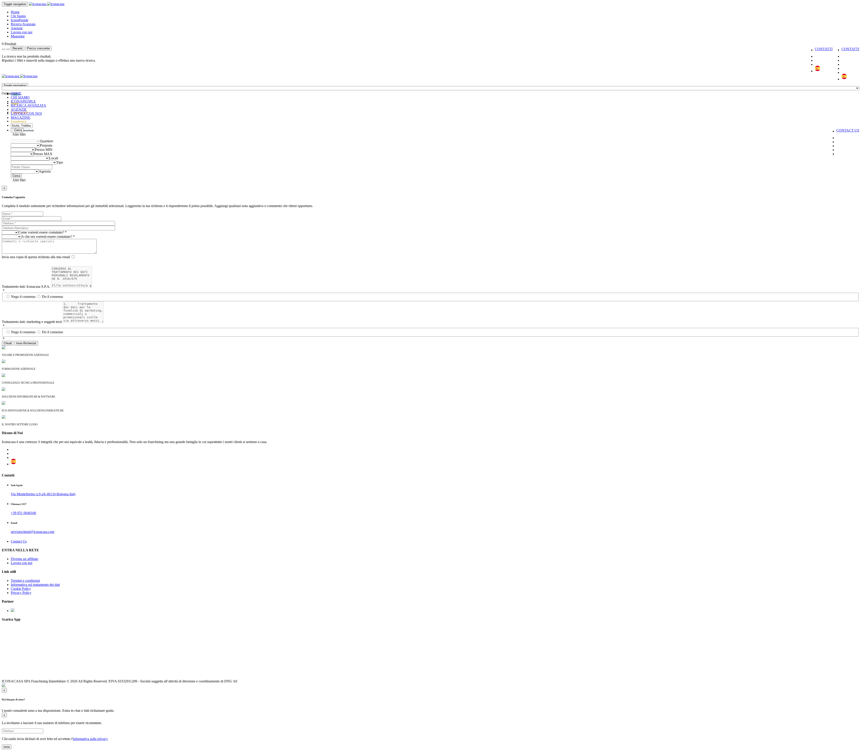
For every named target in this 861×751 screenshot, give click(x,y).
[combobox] (9, 93)
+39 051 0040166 (23, 513)
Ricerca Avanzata (23, 24)
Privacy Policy (21, 593)
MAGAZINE (20, 117)
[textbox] (9, 93)
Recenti (17, 48)
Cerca (17, 130)
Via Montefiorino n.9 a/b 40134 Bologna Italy (43, 494)
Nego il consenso (23, 297)
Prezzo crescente (38, 48)
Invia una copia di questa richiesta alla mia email (36, 257)
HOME (16, 93)
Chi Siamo (18, 16)
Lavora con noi (21, 32)
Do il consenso (52, 297)
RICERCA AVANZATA (28, 105)
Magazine (18, 36)
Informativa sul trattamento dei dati (35, 585)
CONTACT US (847, 130)
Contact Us (19, 541)
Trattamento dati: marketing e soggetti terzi (32, 322)
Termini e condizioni (25, 580)
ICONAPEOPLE (23, 101)
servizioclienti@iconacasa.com (32, 532)
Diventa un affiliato (24, 559)
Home (15, 12)
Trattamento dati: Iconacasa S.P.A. (26, 286)
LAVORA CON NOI (26, 113)
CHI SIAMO (20, 97)
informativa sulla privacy (90, 739)
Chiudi (8, 343)
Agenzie (17, 28)
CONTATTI (850, 49)
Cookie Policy (21, 589)
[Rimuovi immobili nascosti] (8, 49)
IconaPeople (19, 20)
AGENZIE (19, 109)
